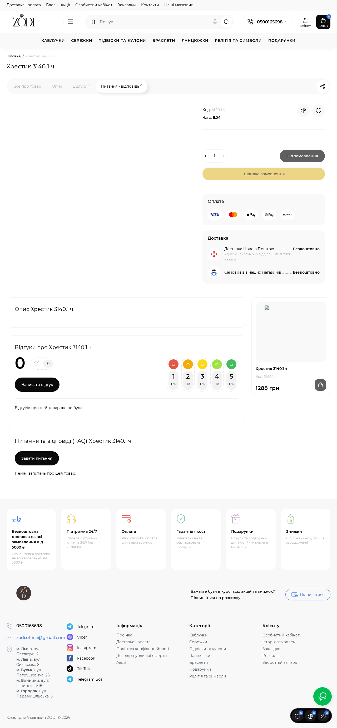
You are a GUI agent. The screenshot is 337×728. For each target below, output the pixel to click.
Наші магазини (179, 5)
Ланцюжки (199, 655)
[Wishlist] (318, 110)
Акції (65, 5)
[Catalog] (70, 22)
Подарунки (200, 669)
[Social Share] (322, 86)
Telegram (86, 626)
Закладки (127, 5)
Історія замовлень (280, 642)
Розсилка (271, 655)
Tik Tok (83, 668)
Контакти (150, 5)
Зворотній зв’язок (279, 662)
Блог (50, 5)
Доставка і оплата (24, 5)
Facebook (86, 658)
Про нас (124, 635)
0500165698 (270, 21)
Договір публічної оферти (141, 655)
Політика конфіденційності (142, 648)
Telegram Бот (89, 679)
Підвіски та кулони (207, 648)
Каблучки (198, 635)
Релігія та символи (207, 676)
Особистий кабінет (93, 5)
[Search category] (92, 22)
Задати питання (36, 458)
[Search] (215, 22)
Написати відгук (37, 384)
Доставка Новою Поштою (249, 249)
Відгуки (81, 86)
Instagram (86, 647)
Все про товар (27, 86)
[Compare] (303, 110)
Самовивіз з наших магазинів (252, 272)
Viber (82, 637)
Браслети (198, 662)
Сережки (198, 642)
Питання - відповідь (121, 86)
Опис (57, 86)
